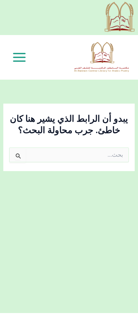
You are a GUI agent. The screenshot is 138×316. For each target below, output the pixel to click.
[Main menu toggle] (19, 57)
